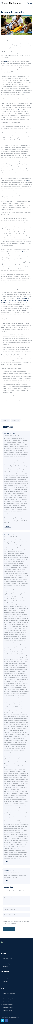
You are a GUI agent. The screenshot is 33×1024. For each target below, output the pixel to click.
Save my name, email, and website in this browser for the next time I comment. (16, 922)
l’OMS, (6, 61)
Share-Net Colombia (8, 1004)
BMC (28, 67)
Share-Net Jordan (7, 1010)
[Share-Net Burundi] (11, 3)
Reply (7, 526)
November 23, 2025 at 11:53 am (11, 435)
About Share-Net (7, 958)
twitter (2, 1020)
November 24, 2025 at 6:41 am (11, 536)
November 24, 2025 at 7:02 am (11, 872)
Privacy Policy (6, 964)
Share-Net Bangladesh (9, 999)
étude (20, 109)
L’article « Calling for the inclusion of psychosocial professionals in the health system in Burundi (15, 300)
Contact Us (6, 979)
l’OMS (23, 92)
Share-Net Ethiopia (8, 1007)
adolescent (6, 420)
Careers (5, 976)
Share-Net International (9, 993)
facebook (6, 1020)
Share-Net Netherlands (9, 996)
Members (5, 966)
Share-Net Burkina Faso (9, 1001)
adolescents (15, 420)
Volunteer (5, 981)
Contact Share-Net (8, 961)
